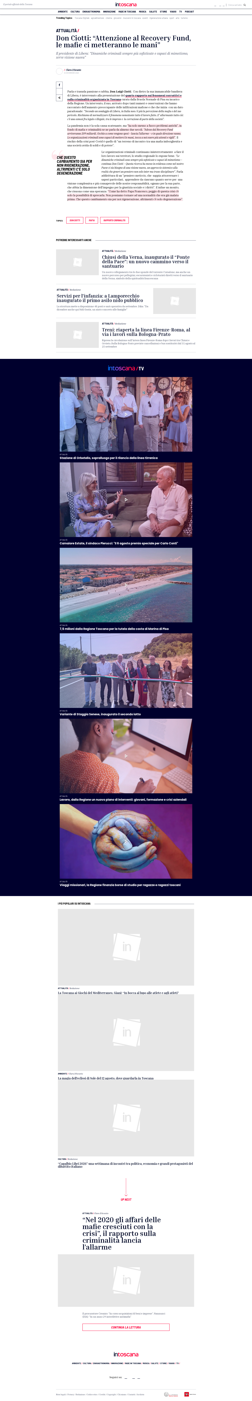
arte (177, 18)
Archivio (140, 1395)
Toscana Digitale (82, 18)
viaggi (173, 11)
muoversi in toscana (132, 18)
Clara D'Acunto (73, 69)
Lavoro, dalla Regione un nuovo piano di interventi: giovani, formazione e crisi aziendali (123, 800)
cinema (109, 18)
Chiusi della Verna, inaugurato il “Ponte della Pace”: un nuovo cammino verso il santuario (146, 261)
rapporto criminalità (114, 220)
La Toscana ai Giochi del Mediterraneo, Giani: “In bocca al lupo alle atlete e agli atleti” (118, 993)
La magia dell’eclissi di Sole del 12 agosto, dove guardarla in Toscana (106, 1078)
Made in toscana (127, 11)
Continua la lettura (126, 1327)
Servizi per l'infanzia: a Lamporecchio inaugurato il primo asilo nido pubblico (100, 298)
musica (142, 11)
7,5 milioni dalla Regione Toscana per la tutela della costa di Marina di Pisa (114, 629)
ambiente (63, 11)
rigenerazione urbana (158, 18)
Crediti (102, 1395)
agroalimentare (97, 18)
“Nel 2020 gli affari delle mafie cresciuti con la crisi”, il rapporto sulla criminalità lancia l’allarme (121, 1233)
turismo (184, 18)
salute (153, 11)
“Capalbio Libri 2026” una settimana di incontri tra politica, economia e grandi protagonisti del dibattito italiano (125, 1165)
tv (180, 11)
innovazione (109, 11)
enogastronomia (91, 11)
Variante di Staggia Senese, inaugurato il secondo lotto (100, 714)
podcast (189, 11)
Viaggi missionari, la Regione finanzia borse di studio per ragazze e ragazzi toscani (120, 885)
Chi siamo (122, 1395)
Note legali (61, 1395)
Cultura (62, 1159)
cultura (75, 11)
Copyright (111, 1395)
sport (171, 18)
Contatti (131, 1395)
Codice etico (92, 1395)
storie (163, 11)
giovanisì (117, 18)
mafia (92, 220)
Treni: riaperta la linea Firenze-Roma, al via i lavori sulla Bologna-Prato (146, 332)
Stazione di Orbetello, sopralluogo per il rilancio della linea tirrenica (109, 458)
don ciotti (75, 220)
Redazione (120, 250)
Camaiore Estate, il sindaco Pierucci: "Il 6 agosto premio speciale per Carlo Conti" (119, 543)
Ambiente (62, 1073)
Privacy (71, 1395)
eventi (145, 18)
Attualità (66, 30)
